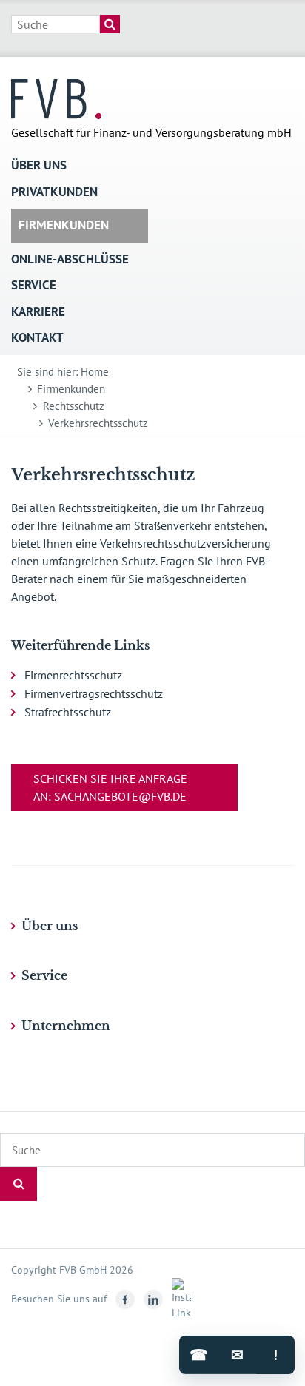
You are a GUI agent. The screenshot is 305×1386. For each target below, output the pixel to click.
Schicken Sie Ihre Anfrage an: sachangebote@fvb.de (110, 787)
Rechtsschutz (73, 406)
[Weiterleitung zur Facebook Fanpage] (122, 1298)
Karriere (38, 311)
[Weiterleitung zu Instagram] (178, 1298)
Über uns (39, 165)
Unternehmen (65, 1025)
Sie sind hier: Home (63, 372)
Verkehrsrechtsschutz (98, 423)
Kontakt (37, 337)
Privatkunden (54, 192)
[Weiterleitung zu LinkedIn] (150, 1298)
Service (33, 285)
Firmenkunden (64, 225)
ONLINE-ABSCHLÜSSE (70, 259)
